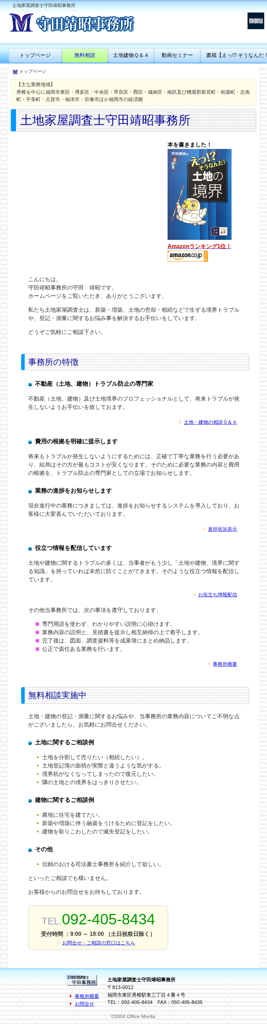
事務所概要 (225, 664)
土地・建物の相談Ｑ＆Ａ (210, 422)
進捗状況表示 (222, 529)
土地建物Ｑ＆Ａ (131, 55)
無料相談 (84, 55)
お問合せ (84, 1004)
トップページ (35, 55)
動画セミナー (177, 55)
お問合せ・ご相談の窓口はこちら (98, 943)
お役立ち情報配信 (217, 594)
